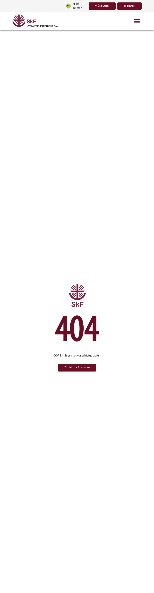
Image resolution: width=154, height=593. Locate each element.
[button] (137, 21)
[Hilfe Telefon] (68, 6)
